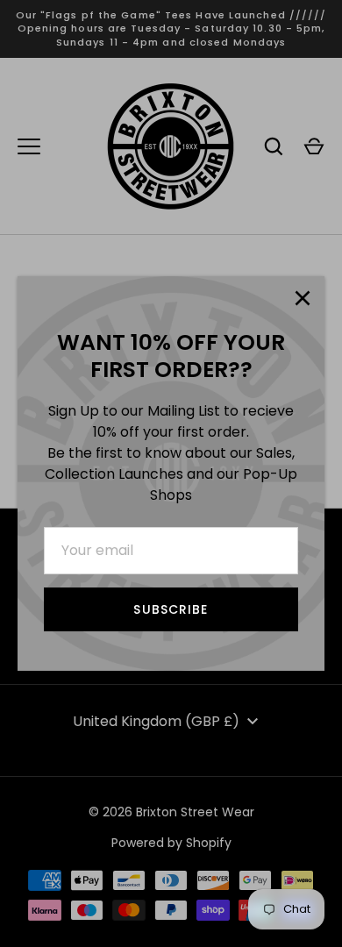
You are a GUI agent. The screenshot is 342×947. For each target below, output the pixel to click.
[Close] (302, 298)
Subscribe (170, 609)
